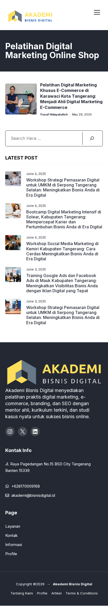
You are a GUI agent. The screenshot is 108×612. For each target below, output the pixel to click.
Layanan (12, 526)
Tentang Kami (21, 593)
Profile (11, 553)
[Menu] (97, 11)
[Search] (91, 138)
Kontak (11, 535)
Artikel (56, 593)
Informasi (13, 544)
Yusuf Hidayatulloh (54, 114)
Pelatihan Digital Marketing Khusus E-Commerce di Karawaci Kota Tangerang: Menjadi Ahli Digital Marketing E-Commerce (71, 96)
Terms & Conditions (82, 593)
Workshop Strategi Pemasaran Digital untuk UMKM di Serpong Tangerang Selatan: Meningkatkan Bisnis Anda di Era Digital (63, 187)
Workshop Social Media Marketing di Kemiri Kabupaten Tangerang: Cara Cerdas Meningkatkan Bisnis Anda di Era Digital (62, 251)
